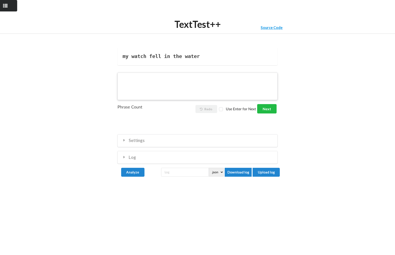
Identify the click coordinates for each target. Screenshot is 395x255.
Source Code (272, 27)
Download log (238, 172)
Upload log (266, 172)
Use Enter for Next (241, 109)
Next (267, 109)
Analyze (132, 172)
